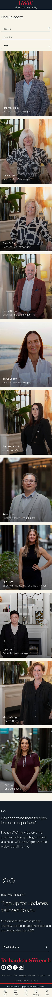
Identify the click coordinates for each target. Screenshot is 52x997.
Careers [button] (31, 975)
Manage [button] (22, 975)
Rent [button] (9, 975)
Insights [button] (41, 975)
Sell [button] (15, 975)
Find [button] (48, 975)
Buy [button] (3, 975)
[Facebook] (3, 967)
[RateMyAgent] (15, 967)
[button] (5, 992)
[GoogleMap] (21, 967)
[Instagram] (9, 967)
